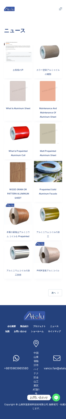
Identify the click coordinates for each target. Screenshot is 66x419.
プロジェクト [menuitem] (39, 326)
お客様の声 (18, 70)
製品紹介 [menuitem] (24, 326)
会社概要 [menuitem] (11, 326)
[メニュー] (60, 8)
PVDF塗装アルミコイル (48, 270)
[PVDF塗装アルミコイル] (48, 252)
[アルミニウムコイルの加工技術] (18, 252)
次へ (54, 292)
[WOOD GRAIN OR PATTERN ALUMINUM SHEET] (18, 171)
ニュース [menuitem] (54, 326)
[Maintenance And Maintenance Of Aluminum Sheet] (48, 90)
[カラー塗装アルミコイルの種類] (48, 52)
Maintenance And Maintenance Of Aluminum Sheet (48, 112)
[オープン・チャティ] (56, 397)
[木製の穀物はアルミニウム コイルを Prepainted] (18, 214)
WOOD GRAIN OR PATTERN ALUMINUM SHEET (18, 193)
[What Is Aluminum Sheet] (18, 90)
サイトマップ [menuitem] (54, 331)
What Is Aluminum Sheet (18, 108)
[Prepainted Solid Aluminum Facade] (48, 171)
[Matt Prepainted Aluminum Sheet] (48, 133)
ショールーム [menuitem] (37, 331)
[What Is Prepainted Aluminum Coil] (18, 133)
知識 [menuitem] (7, 331)
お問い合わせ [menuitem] (20, 331)
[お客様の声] (18, 52)
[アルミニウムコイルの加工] (48, 214)
